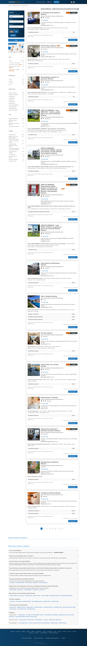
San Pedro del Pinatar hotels (69, 607)
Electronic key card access (13, 157)
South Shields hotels (21, 608)
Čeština (74, 631)
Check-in (10, 19)
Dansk (69, 631)
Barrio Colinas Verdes (45, 377)
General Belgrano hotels (37, 601)
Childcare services (12, 161)
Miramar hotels (24, 5)
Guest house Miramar (13, 110)
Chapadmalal (43, 203)
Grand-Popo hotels (23, 622)
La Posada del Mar (43, 582)
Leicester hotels (29, 607)
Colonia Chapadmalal (45, 89)
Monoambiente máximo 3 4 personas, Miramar (50, 78)
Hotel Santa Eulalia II (19, 582)
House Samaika (22, 619)
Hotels (9, 5)
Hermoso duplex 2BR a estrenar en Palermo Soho (26, 616)
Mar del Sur (43, 126)
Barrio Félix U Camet (45, 474)
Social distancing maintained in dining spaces (13, 145)
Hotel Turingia (28, 582)
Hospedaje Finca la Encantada (51, 614)
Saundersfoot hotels (48, 607)
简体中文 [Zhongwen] (53, 632)
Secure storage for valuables (13, 152)
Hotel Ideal (12, 582)
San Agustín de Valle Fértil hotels (23, 601)
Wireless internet (12, 134)
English (50, 1)
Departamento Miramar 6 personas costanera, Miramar (50, 429)
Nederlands (38, 631)
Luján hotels (12, 601)
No (16, 31)
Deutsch (12, 631)
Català (28, 631)
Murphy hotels (13, 608)
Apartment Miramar (13, 92)
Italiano (32, 631)
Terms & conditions (38, 638)
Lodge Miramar (12, 98)
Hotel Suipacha (21, 614)
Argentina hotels (16, 5)
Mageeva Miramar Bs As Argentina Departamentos (61, 595)
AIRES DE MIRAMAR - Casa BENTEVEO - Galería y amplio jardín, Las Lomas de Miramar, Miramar (51, 112)
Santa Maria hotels (58, 607)
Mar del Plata (43, 344)
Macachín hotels (55, 601)
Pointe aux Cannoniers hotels (34, 622)
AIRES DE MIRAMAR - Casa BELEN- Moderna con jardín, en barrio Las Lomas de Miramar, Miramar (51, 227)
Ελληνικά (31, 632)
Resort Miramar (12, 103)
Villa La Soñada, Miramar (49, 296)
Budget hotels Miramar (13, 118)
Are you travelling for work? (14, 29)
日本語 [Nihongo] (43, 632)
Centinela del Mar (44, 307)
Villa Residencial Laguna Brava (47, 441)
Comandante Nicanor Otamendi (47, 164)
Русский (36, 632)
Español (23, 631)
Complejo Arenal (28, 595)
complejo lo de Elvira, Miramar (51, 493)
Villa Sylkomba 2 (38, 619)
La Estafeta (43, 241)
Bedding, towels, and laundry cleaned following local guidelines (14, 138)
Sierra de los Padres (45, 275)
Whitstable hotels (31, 608)
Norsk (55, 631)
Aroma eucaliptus (45, 595)
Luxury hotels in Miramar (14, 126)
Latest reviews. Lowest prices (14, 14)
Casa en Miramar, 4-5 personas (17, 595)
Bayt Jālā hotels (45, 622)
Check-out (11, 24)
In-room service (12, 154)
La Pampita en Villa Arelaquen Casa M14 (35, 614)
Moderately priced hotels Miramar (14, 124)
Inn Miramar (11, 99)
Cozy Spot (45, 619)
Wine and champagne (13, 159)
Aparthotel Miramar (13, 108)
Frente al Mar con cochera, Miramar (50, 365)
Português (49, 631)
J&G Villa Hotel (30, 619)
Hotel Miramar (12, 96)
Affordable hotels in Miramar (13, 121)
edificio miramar (36, 595)
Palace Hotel (35, 582)
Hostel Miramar (12, 101)
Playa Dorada (43, 503)
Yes (11, 31)
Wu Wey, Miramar (46, 333)
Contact (63, 638)
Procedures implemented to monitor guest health (14, 149)
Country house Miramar (13, 104)
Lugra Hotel (35, 589)
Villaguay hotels (46, 601)
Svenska (64, 631)
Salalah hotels (13, 607)
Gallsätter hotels (54, 622)
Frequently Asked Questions (52, 638)
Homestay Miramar (13, 106)
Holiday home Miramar (13, 94)
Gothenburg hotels (38, 607)
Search (13, 35)
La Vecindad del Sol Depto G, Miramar (50, 13)
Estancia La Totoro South (46, 56)
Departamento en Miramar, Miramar (50, 463)
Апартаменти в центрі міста (55, 619)
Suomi (59, 631)
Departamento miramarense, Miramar (50, 264)
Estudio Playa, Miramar (48, 46)
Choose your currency (40, 1)
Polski (44, 631)
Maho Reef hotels (62, 622)
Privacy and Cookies (27, 638)
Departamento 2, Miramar (49, 397)
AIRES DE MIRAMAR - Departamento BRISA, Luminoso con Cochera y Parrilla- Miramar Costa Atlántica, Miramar (51, 150)
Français (18, 631)
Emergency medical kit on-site (13, 141)
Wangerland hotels (21, 607)
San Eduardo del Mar (45, 25)
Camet (42, 408)
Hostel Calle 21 (42, 589)
